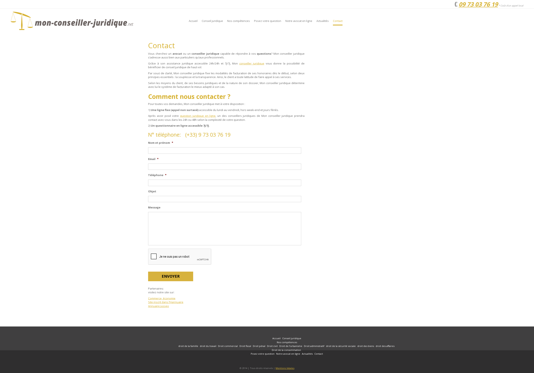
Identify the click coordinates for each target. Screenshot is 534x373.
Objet (152, 191)
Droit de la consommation (286, 350)
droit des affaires (385, 346)
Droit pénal (259, 346)
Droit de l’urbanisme (290, 346)
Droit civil (272, 346)
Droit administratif (314, 346)
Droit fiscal (245, 346)
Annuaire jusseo (158, 306)
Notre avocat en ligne (298, 21)
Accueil (193, 21)
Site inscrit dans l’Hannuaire (165, 302)
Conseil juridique (212, 21)
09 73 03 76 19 (478, 4)
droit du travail (208, 346)
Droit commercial (228, 346)
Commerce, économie (161, 298)
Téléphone (157, 175)
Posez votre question (267, 21)
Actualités (322, 21)
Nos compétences (238, 21)
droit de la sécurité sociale (341, 346)
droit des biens (365, 346)
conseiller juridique (251, 63)
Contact (338, 21)
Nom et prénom (160, 143)
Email (153, 159)
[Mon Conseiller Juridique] (94, 21)
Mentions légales (285, 368)
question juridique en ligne (197, 116)
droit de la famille (188, 346)
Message (154, 207)
